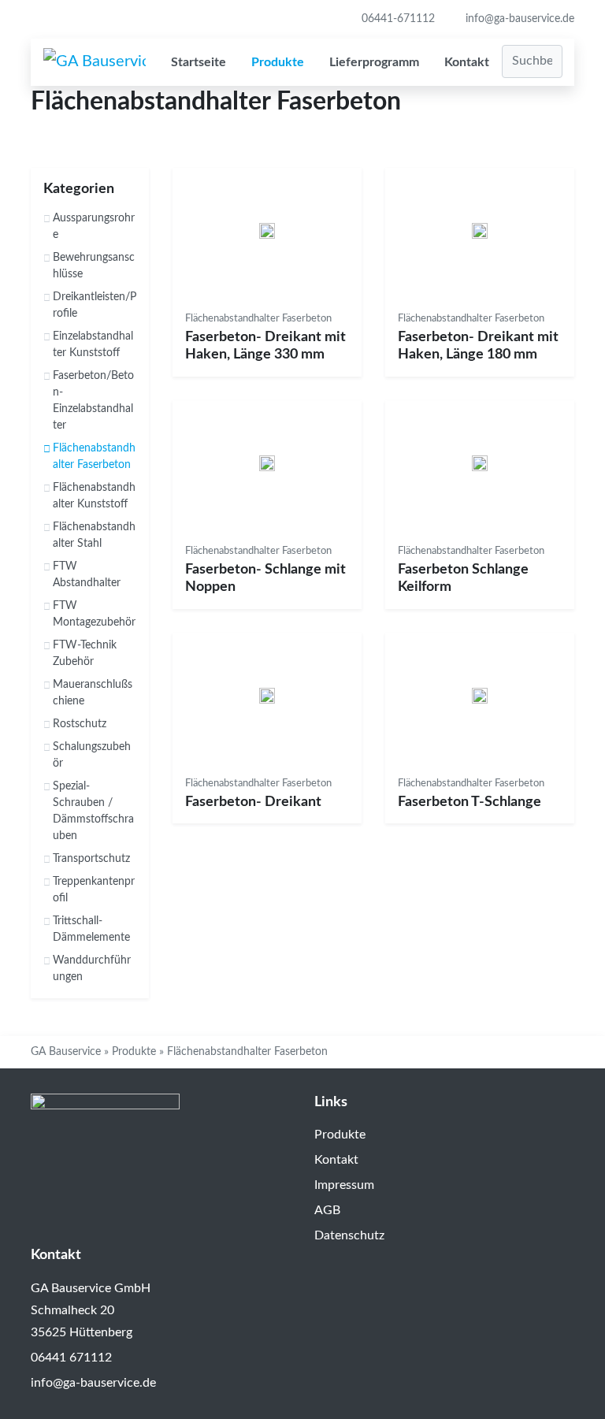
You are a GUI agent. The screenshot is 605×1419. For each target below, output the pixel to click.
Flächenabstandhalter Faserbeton (94, 456)
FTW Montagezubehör (94, 614)
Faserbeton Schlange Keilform (463, 579)
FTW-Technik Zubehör (85, 653)
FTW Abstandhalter (87, 575)
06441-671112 (396, 18)
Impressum (344, 1185)
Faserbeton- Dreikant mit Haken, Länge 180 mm (478, 346)
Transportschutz (91, 858)
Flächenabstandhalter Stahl (94, 535)
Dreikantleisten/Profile (94, 305)
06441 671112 (71, 1357)
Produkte (277, 62)
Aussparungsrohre (94, 226)
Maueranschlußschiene (92, 693)
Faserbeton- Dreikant (253, 802)
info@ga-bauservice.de (518, 18)
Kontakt (466, 62)
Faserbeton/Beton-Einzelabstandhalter (93, 400)
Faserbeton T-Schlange (469, 802)
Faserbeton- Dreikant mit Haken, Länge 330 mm (265, 346)
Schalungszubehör (92, 755)
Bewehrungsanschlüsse (94, 266)
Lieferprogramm (374, 62)
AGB (327, 1210)
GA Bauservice (66, 1051)
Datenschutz (349, 1235)
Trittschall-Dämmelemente (91, 929)
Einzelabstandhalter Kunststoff (93, 344)
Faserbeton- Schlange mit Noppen (265, 579)
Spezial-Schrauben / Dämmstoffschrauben (93, 811)
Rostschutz (79, 724)
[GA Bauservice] (94, 62)
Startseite (198, 62)
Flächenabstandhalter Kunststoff (94, 496)
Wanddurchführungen (92, 969)
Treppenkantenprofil (94, 890)
